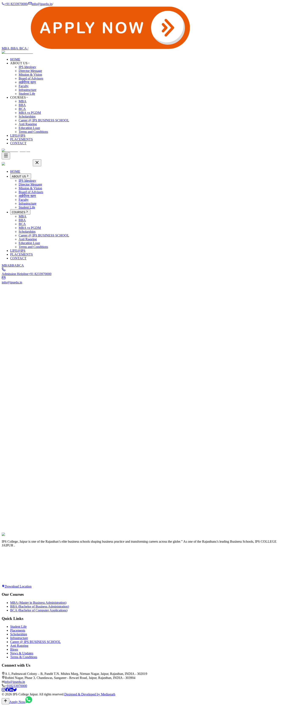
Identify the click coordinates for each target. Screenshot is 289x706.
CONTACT (18, 143)
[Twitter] (15, 690)
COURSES (18, 212)
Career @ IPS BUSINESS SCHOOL (44, 120)
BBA (15, 48)
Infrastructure (27, 90)
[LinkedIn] (11, 690)
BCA (24, 48)
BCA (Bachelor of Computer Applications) (38, 610)
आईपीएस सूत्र (27, 82)
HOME (15, 59)
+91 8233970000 (16, 4)
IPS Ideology (27, 67)
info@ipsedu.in (42, 4)
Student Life (27, 93)
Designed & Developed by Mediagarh (89, 694)
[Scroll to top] (5, 701)
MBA (6, 48)
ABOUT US (19, 176)
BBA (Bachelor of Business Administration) (39, 606)
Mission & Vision (30, 74)
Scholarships (27, 116)
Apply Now (10, 539)
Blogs (14, 649)
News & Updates (21, 653)
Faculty (24, 86)
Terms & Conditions (23, 657)
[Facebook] (7, 690)
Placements (17, 630)
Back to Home (15, 350)
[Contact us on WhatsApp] (28, 702)
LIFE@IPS (17, 135)
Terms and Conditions (33, 131)
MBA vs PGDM (30, 112)
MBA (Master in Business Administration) (38, 602)
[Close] (37, 162)
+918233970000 (16, 686)
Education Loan (29, 128)
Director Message (30, 71)
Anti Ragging (28, 124)
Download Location (18, 586)
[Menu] (6, 155)
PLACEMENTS (21, 139)
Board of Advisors (31, 78)
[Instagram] (4, 690)
